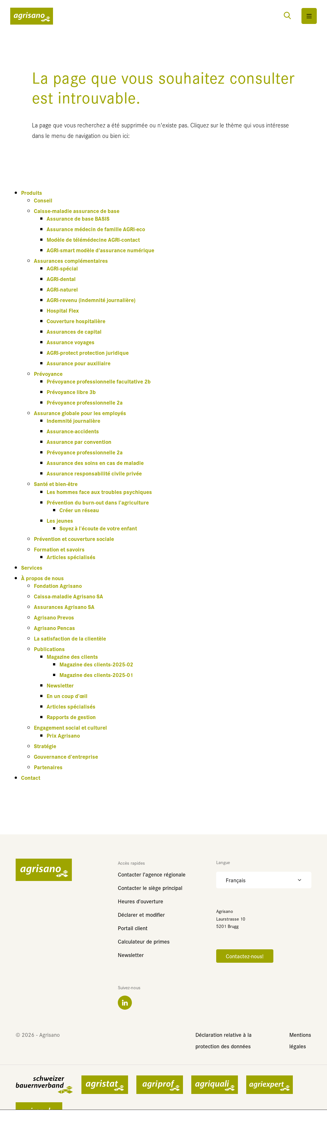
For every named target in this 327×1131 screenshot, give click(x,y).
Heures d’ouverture (140, 901)
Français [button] (236, 880)
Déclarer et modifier (141, 914)
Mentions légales (300, 1040)
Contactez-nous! (245, 956)
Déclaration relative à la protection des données (223, 1040)
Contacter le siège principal (150, 887)
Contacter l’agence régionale (152, 874)
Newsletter (131, 954)
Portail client (133, 927)
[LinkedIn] (125, 1003)
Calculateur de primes (144, 941)
